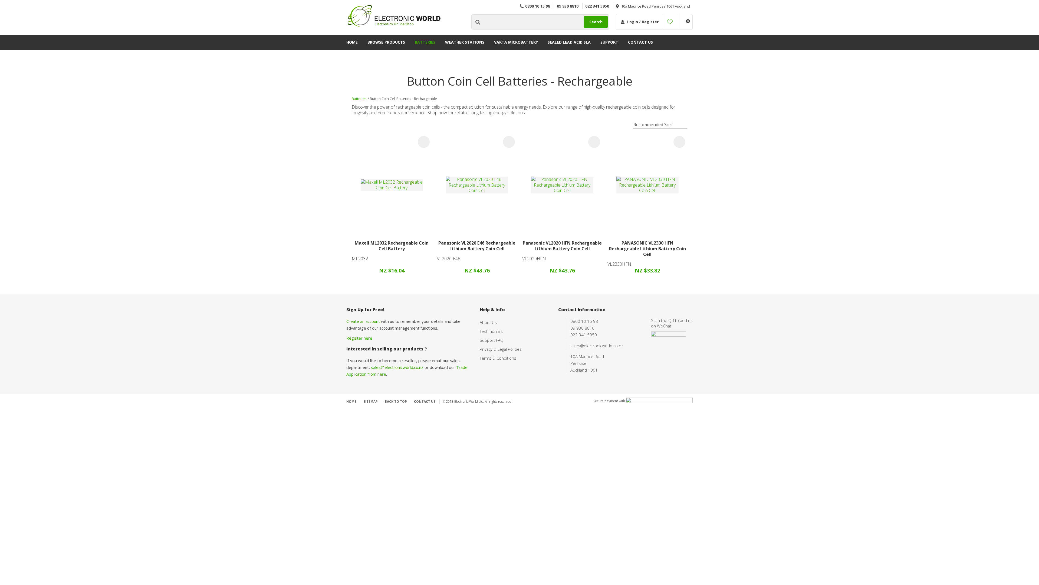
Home (352, 42)
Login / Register (643, 21)
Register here (359, 338)
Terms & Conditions (498, 358)
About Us (488, 322)
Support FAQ (492, 340)
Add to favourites (424, 142)
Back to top (396, 401)
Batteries (425, 42)
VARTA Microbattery (516, 42)
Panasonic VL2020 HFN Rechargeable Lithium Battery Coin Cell (562, 246)
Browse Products (386, 42)
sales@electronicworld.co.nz (397, 367)
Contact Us (640, 42)
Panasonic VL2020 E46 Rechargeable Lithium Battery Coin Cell (476, 246)
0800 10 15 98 (537, 6)
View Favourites (670, 22)
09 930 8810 (567, 6)
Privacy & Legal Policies (501, 349)
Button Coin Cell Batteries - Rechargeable (403, 98)
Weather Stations (464, 42)
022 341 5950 (597, 6)
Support (609, 42)
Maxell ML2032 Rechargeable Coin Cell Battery (392, 246)
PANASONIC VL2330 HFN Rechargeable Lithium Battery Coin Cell (647, 248)
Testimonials (491, 331)
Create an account (363, 321)
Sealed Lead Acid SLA (569, 42)
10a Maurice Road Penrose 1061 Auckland (655, 6)
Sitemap (370, 401)
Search (596, 21)
